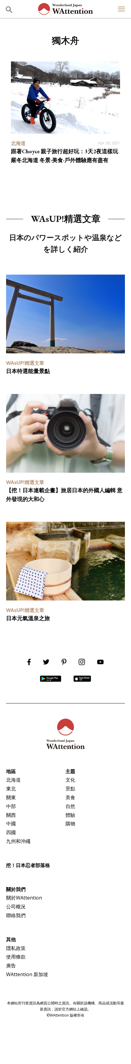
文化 (70, 779)
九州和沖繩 (18, 841)
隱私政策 (16, 948)
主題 (70, 771)
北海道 (13, 779)
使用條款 (16, 956)
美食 (70, 797)
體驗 (70, 815)
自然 (70, 806)
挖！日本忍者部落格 (28, 865)
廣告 (11, 965)
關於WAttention (24, 897)
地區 (11, 771)
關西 (11, 815)
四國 (11, 832)
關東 (11, 797)
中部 (11, 806)
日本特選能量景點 (28, 371)
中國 (11, 823)
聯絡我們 (16, 915)
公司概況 (16, 906)
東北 (11, 788)
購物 (70, 823)
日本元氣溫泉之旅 (28, 618)
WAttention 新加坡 (27, 974)
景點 (70, 788)
